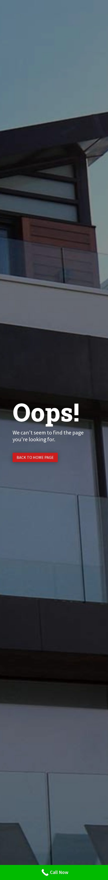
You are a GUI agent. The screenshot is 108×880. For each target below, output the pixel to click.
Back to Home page (35, 457)
